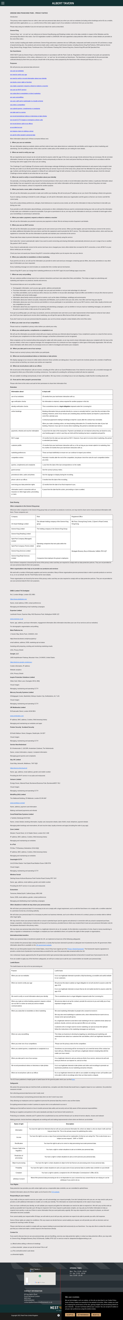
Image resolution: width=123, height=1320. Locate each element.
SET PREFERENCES (83, 1315)
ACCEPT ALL (70, 1315)
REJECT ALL (96, 1315)
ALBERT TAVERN (63, 3)
